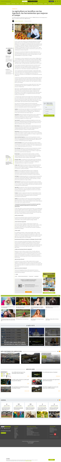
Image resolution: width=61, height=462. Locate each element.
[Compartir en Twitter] (12, 24)
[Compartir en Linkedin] (12, 26)
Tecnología (22, 3)
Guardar (12, 31)
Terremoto (58, 376)
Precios (49, 3)
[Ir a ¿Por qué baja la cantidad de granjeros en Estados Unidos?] (6, 389)
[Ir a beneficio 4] (28, 289)
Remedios (35, 3)
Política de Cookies (28, 460)
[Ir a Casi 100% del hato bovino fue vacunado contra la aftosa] (6, 374)
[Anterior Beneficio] (16, 286)
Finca (26, 3)
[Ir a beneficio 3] (27, 289)
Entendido (51, 459)
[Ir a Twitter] (2, 428)
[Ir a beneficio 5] (29, 289)
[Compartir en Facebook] (12, 28)
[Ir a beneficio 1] (25, 289)
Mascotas (13, 3)
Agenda (45, 3)
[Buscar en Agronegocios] (59, 1)
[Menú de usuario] (55, 1)
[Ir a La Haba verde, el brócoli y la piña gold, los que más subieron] (6, 382)
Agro (28, 376)
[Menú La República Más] (57, 1)
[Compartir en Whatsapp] (12, 29)
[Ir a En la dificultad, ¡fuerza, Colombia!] (37, 374)
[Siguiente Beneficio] (40, 286)
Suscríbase (51, 1)
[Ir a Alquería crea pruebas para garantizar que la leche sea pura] (37, 382)
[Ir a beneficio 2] (26, 289)
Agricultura (8, 3)
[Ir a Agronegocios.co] (6, 426)
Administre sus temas (49, 115)
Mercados (30, 3)
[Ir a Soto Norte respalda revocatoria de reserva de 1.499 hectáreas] (37, 389)
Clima (17, 3)
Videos (53, 3)
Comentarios (40, 3)
